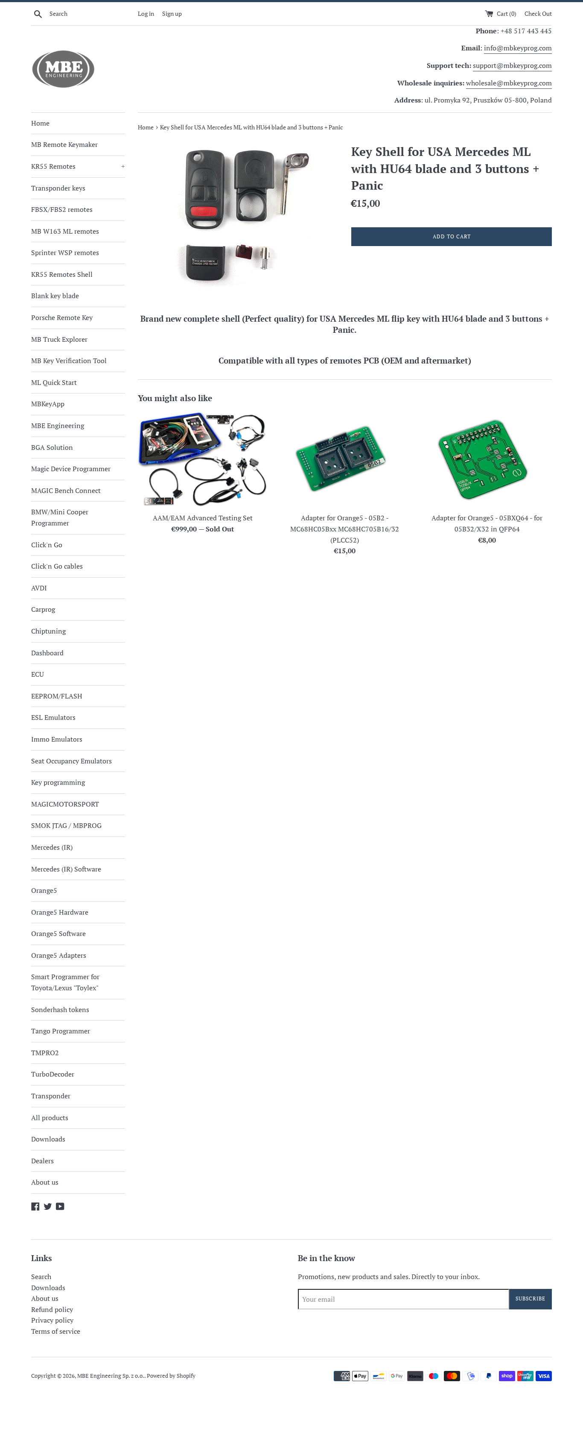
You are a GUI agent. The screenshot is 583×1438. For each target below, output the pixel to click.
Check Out (538, 13)
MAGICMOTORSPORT (65, 804)
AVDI (39, 588)
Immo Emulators (56, 739)
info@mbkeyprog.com (518, 48)
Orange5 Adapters (58, 955)
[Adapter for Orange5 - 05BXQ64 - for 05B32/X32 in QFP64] (487, 459)
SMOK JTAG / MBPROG (66, 825)
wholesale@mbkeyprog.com (509, 83)
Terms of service (55, 1331)
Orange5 (44, 890)
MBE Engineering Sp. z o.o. (110, 1375)
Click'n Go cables (57, 566)
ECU (37, 674)
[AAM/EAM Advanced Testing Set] (202, 459)
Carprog (43, 609)
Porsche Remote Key (62, 317)
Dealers (42, 1160)
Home (40, 123)
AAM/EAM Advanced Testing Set (203, 517)
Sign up (172, 13)
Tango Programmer (60, 1031)
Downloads (48, 1139)
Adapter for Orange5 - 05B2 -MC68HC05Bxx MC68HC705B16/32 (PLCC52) (344, 528)
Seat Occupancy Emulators (71, 761)
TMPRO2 (45, 1052)
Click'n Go (46, 544)
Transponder (50, 1096)
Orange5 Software (58, 933)
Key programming (58, 782)
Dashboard (47, 652)
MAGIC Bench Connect (66, 490)
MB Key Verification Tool (69, 360)
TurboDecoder (52, 1074)
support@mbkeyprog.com (512, 65)
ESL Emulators (53, 717)
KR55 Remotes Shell (62, 274)
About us (44, 1182)
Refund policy (52, 1309)
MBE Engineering (57, 425)
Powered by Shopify (171, 1375)
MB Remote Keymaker (64, 144)
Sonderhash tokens (60, 1009)
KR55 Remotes (78, 166)
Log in (146, 13)
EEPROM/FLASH (56, 696)
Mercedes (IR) (52, 847)
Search (41, 1276)
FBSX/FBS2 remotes (62, 209)
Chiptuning (48, 631)
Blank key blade (55, 295)
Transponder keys (58, 188)
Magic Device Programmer (71, 468)
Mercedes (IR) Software (66, 869)
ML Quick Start (54, 382)
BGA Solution (52, 447)
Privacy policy (52, 1320)
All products (49, 1117)
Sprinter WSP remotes (65, 252)
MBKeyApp (47, 403)
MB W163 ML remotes (65, 231)
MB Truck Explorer (59, 339)
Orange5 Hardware (59, 912)
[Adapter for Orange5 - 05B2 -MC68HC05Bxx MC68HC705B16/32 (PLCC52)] (344, 459)
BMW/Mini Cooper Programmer (59, 517)
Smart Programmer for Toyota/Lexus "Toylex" (65, 982)
